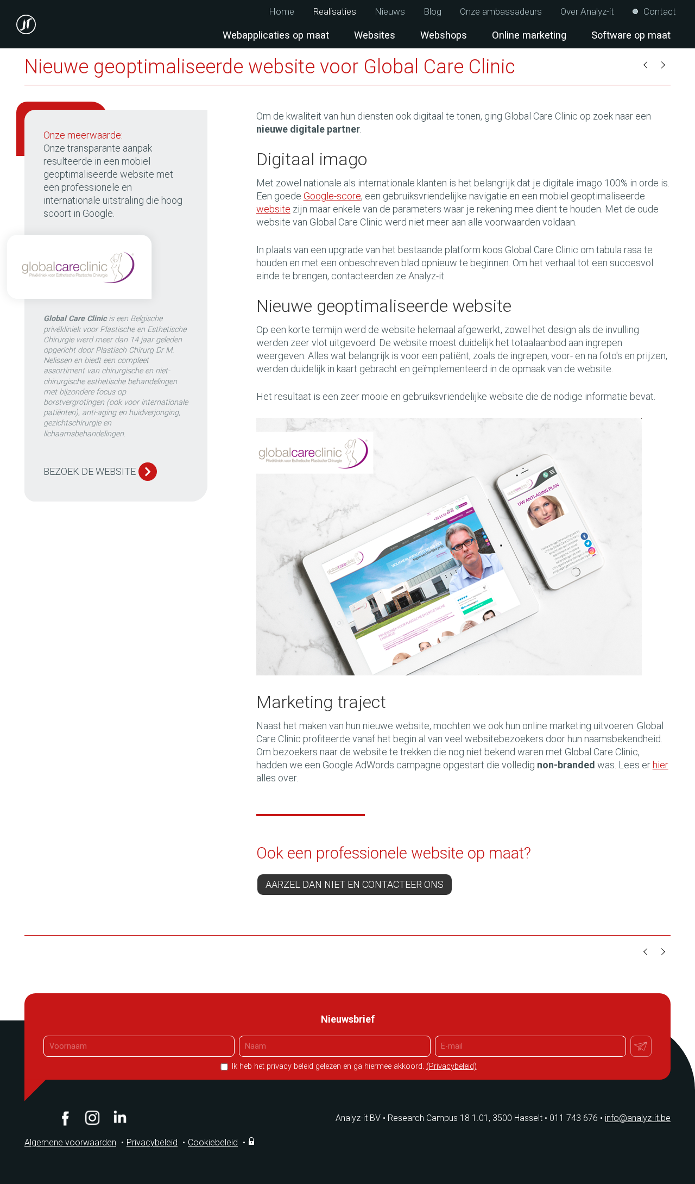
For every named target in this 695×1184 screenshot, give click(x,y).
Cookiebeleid (213, 1142)
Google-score (332, 196)
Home (281, 11)
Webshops (443, 35)
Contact (659, 11)
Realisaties (334, 11)
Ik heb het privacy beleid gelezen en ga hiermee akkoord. (353, 1066)
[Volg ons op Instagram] (92, 1117)
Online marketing (529, 35)
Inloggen (252, 1141)
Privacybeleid (152, 1142)
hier (660, 764)
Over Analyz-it (587, 11)
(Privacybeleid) (451, 1066)
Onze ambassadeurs (501, 11)
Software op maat (631, 35)
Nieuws (390, 11)
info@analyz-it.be (638, 1118)
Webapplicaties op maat (276, 35)
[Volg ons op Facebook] (65, 1117)
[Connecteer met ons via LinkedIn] (119, 1117)
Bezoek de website (89, 471)
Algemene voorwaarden (70, 1142)
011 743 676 (576, 1118)
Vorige (646, 65)
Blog (432, 11)
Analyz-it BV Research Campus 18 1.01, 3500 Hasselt (439, 1118)
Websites (374, 35)
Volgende (662, 65)
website (273, 209)
